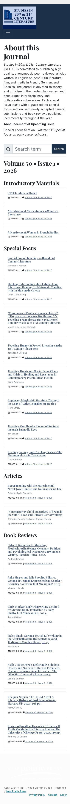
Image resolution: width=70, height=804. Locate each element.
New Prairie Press (16, 791)
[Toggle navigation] (8, 32)
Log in (63, 794)
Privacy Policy (37, 794)
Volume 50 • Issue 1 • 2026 (38, 197)
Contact (52, 794)
